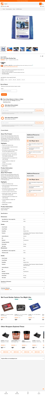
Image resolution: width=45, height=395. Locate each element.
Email (2, 88)
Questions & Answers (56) (13, 59)
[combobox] (21, 4)
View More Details (5, 73)
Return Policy (5, 165)
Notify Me (4, 94)
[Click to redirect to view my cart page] (42, 3)
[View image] (3, 49)
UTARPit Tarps (19, 9)
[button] (22, 130)
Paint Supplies (9, 9)
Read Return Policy (7, 101)
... (1, 9)
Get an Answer (39, 110)
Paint (4, 9)
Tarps (14, 9)
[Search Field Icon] (40, 4)
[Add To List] (40, 56)
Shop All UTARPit (30, 137)
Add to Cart (5, 351)
